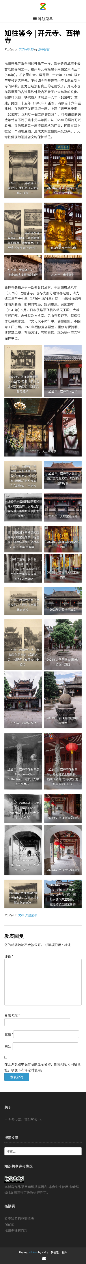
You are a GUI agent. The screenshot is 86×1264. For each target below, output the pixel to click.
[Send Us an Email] (44, 1259)
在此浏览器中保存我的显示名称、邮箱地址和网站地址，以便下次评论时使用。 (42, 1067)
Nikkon (33, 1252)
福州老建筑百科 (16, 1230)
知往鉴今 (31, 915)
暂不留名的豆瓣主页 (19, 1218)
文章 (21, 915)
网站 (7, 1046)
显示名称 (12, 1015)
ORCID (9, 1224)
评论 (8, 956)
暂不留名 (43, 49)
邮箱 (8, 1034)
